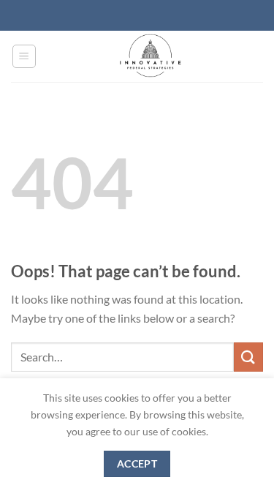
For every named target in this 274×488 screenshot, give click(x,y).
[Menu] (24, 56)
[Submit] (248, 356)
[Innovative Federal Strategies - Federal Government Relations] (150, 56)
